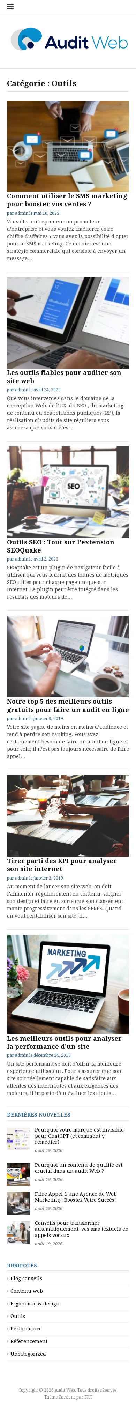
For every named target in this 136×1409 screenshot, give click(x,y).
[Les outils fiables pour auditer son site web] (68, 323)
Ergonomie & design (35, 1303)
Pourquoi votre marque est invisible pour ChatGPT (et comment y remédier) (79, 1136)
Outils (17, 1316)
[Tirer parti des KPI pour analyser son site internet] (68, 816)
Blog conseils (26, 1278)
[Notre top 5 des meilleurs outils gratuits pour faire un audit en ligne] (68, 656)
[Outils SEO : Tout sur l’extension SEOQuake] (68, 492)
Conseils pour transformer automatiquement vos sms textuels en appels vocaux (82, 1229)
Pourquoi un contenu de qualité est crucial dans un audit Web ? (78, 1168)
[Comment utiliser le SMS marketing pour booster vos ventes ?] (68, 146)
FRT (88, 1397)
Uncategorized (28, 1354)
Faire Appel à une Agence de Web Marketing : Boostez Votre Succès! (76, 1197)
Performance (26, 1329)
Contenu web (26, 1291)
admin (21, 213)
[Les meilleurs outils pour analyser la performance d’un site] (68, 984)
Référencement (28, 1341)
